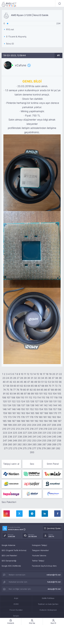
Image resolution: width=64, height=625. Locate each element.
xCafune (20, 65)
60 (15, 385)
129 (46, 401)
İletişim (16, 616)
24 (7, 377)
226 (20, 432)
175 (18, 417)
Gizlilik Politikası (48, 598)
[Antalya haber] (11, 484)
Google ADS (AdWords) (11, 566)
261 (15, 444)
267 (44, 444)
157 (55, 409)
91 (4, 393)
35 (46, 377)
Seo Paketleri (9, 502)
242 (39, 436)
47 (28, 381)
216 (32, 428)
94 (14, 393)
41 (7, 381)
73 (59, 385)
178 (31, 417)
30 (28, 377)
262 (19, 444)
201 (19, 424)
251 (24, 440)
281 (53, 448)
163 (23, 413)
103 (50, 393)
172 (5, 417)
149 (18, 409)
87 (49, 389)
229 (35, 432)
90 (59, 389)
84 (38, 389)
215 (27, 428)
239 (25, 436)
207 (49, 424)
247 (5, 440)
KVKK (16, 604)
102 (45, 393)
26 (14, 377)
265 (34, 444)
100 (36, 393)
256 (49, 440)
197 (59, 421)
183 (54, 417)
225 (15, 432)
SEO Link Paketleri (9, 555)
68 (42, 385)
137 (23, 405)
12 (28, 374)
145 (60, 405)
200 (14, 424)
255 (44, 440)
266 (39, 444)
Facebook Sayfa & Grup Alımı (44, 566)
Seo (32, 463)
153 (36, 409)
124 (23, 401)
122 (14, 401)
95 (18, 393)
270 (59, 444)
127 (37, 401)
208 (54, 424)
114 (39, 397)
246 (59, 436)
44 (18, 381)
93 (11, 393)
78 (17, 389)
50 (39, 381)
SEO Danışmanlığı (9, 561)
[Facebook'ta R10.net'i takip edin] (57, 513)
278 (39, 448)
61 (18, 385)
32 (35, 377)
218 (41, 428)
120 (5, 401)
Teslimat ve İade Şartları (48, 604)
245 (54, 436)
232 (49, 432)
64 (28, 385)
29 (25, 377)
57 (4, 385)
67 (39, 385)
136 (18, 405)
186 (9, 421)
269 (54, 444)
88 (52, 389)
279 (44, 448)
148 (14, 409)
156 (50, 409)
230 (40, 432)
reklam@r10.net (54, 575)
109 (18, 397)
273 (15, 448)
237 (15, 436)
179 (36, 417)
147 (9, 409)
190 (28, 421)
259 (5, 444)
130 (50, 401)
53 (49, 381)
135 (14, 405)
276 (29, 448)
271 (6, 448)
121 (9, 401)
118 (56, 397)
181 (45, 417)
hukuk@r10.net (54, 582)
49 (35, 381)
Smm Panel (53, 463)
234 (59, 432)
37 (53, 377)
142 (46, 405)
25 (11, 377)
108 (13, 397)
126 (32, 401)
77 (14, 389)
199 (10, 424)
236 (10, 436)
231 (44, 432)
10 (22, 374)
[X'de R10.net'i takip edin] (19, 513)
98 (28, 393)
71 (53, 385)
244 (49, 436)
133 (5, 405)
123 (18, 401)
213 (18, 428)
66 (35, 385)
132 (59, 401)
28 (21, 377)
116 (47, 397)
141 (41, 405)
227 (25, 432)
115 (43, 397)
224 (10, 432)
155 (46, 409)
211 (8, 428)
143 (50, 405)
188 (18, 421)
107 (8, 397)
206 (44, 424)
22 (60, 374)
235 (5, 436)
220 (50, 428)
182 (49, 417)
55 (56, 381)
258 (59, 440)
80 (24, 389)
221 (55, 428)
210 (4, 428)
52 (45, 381)
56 (60, 381)
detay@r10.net (54, 589)
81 (28, 389)
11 (25, 374)
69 (46, 385)
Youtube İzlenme (39, 555)
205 (39, 424)
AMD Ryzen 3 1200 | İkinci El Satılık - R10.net (11, 4)
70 (50, 385)
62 (21, 385)
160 (10, 413)
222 (60, 428)
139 (32, 405)
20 (53, 374)
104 (55, 393)
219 (45, 428)
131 (55, 401)
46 (25, 381)
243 (44, 436)
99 (32, 393)
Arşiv (16, 598)
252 (29, 440)
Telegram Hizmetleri (40, 550)
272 (10, 448)
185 (5, 421)
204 (34, 424)
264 (29, 444)
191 (32, 421)
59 (11, 385)
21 (57, 374)
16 (41, 374)
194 (46, 421)
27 (18, 377)
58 (7, 385)
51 (42, 381)
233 (54, 432)
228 (30, 432)
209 (59, 424)
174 (14, 417)
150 (23, 409)
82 (31, 389)
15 (37, 374)
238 (20, 436)
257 (54, 440)
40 (4, 381)
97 (25, 393)
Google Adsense (8, 545)
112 (30, 397)
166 (37, 413)
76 (11, 389)
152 (32, 409)
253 (34, 440)
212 (13, 428)
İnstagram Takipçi (39, 545)
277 (34, 448)
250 (20, 440)
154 (41, 409)
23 (3, 377)
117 (51, 397)
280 (48, 448)
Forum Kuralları (16, 610)
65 (32, 385)
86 (45, 389)
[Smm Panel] (32, 484)
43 (14, 381)
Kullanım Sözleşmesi (48, 610)
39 (60, 377)
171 (59, 413)
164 (28, 413)
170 (55, 413)
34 (42, 377)
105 (59, 393)
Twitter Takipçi (38, 561)
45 (21, 381)
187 (14, 421)
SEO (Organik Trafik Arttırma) (14, 550)
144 (55, 405)
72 (56, 385)
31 (32, 377)
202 (24, 424)
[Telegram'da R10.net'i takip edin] (32, 513)
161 (14, 413)
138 (28, 405)
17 (44, 374)
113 (34, 397)
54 (53, 381)
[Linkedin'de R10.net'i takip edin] (45, 513)
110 (22, 397)
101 (41, 393)
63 (25, 385)
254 (39, 440)
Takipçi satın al (11, 463)
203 (29, 424)
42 (10, 381)
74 (4, 389)
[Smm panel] (32, 474)
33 (39, 377)
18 (47, 374)
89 (56, 389)
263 (24, 444)
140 (37, 405)
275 (25, 448)
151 (27, 409)
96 (21, 393)
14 (34, 374)
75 (7, 389)
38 (56, 377)
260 (10, 444)
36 (49, 377)
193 (41, 421)
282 (58, 448)
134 (9, 405)
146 (5, 409)
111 (26, 397)
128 (41, 401)
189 (23, 421)
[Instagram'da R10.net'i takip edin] (6, 513)
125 (28, 401)
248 (10, 440)
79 (21, 389)
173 (10, 417)
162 (18, 413)
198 (5, 424)
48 (32, 381)
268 (49, 444)
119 (60, 397)
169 (51, 413)
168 (46, 413)
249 (15, 440)
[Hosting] (11, 474)
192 (36, 421)
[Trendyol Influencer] (52, 474)
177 (27, 417)
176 (23, 417)
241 (34, 436)
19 (50, 374)
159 (5, 413)
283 (32, 452)
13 (31, 374)
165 (32, 413)
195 (50, 421)
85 (42, 389)
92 (7, 393)
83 (34, 389)
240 (30, 436)
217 (36, 428)
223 (5, 432)
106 (4, 397)
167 (41, 413)
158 (59, 409)
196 (55, 421)
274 (20, 448)
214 (22, 428)
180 (40, 417)
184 (59, 417)
